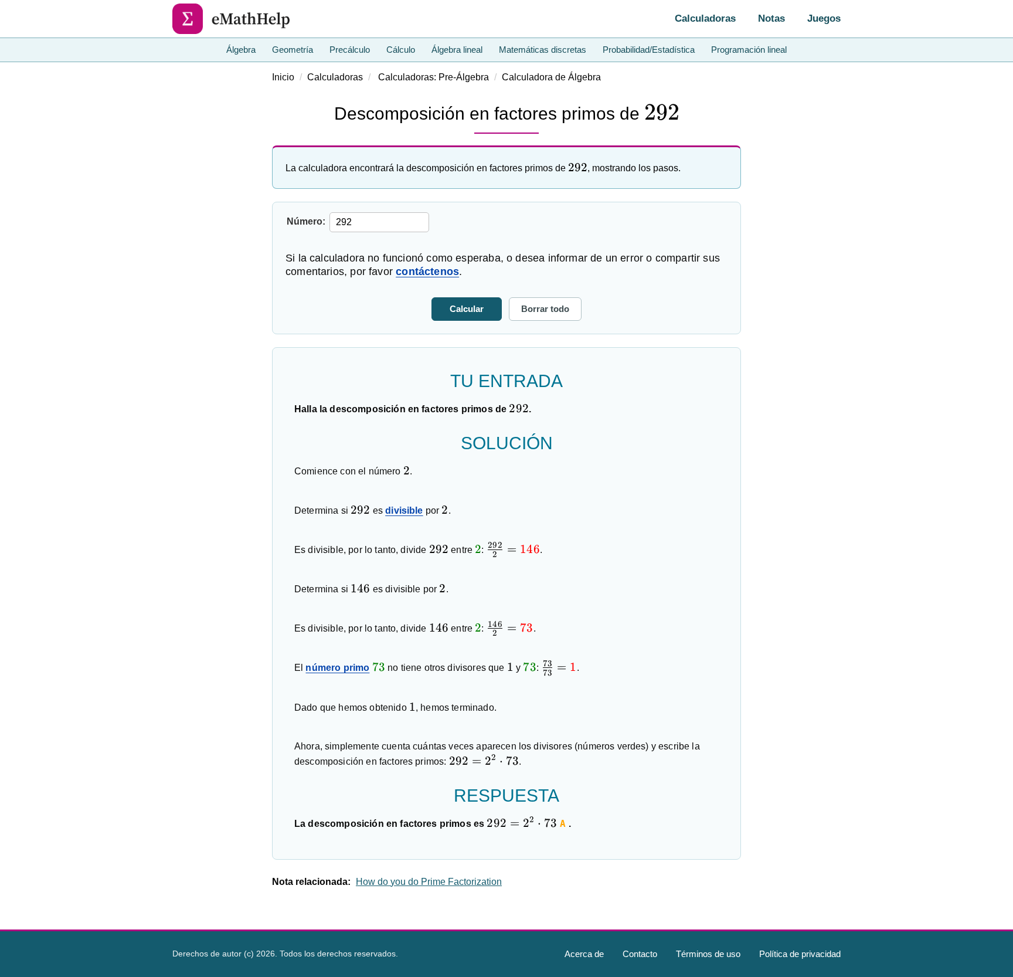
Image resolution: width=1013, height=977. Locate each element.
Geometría (292, 50)
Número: (306, 221)
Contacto (640, 954)
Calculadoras (705, 18)
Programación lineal (749, 50)
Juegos (824, 18)
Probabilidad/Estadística (649, 50)
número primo (337, 668)
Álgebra (241, 50)
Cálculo (400, 50)
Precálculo (349, 50)
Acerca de (584, 954)
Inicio (283, 77)
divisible (404, 510)
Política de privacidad (800, 954)
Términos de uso (708, 954)
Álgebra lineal (456, 50)
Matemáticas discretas (542, 50)
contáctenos (427, 271)
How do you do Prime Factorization (429, 882)
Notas (771, 18)
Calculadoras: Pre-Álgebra (433, 77)
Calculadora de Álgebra (551, 77)
